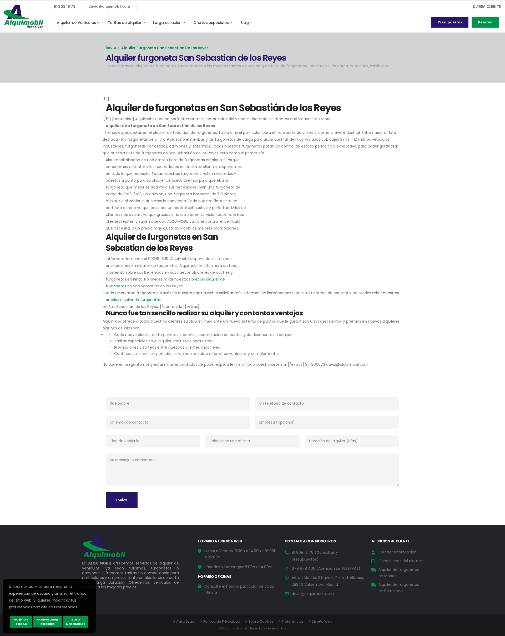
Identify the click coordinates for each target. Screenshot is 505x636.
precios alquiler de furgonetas (133, 299)
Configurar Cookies (47, 621)
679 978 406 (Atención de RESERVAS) (326, 568)
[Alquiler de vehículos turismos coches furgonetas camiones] (108, 549)
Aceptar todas (21, 621)
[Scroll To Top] (495, 630)
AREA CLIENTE (488, 6)
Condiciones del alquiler (400, 560)
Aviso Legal (185, 621)
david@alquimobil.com (109, 6)
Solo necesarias (75, 621)
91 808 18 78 (64, 6)
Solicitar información (397, 552)
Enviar (121, 500)
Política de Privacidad (221, 621)
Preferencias (293, 621)
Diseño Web (322, 621)
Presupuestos (450, 22)
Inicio (111, 47)
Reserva (485, 22)
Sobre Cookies (261, 621)
